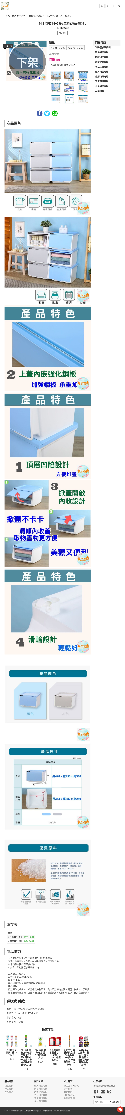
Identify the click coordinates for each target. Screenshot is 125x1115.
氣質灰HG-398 (75, 48)
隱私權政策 (69, 1095)
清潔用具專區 (101, 81)
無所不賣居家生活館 (15, 16)
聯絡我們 (9, 1088)
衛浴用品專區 (101, 52)
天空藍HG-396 (57, 48)
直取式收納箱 (35, 16)
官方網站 (9, 1092)
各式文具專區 (101, 67)
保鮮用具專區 (101, 77)
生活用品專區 (101, 86)
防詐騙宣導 (69, 1098)
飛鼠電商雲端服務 (61, 1111)
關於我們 (9, 1085)
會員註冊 (68, 1085)
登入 (76, 1085)
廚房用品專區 (101, 72)
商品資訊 (62, 33)
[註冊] (107, 6)
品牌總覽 (99, 91)
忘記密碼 (68, 1088)
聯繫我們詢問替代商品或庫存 (64, 65)
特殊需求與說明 (103, 48)
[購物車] (119, 6)
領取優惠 (115, 1102)
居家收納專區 (101, 62)
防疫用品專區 (101, 57)
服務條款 (68, 1092)
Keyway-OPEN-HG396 (58, 16)
